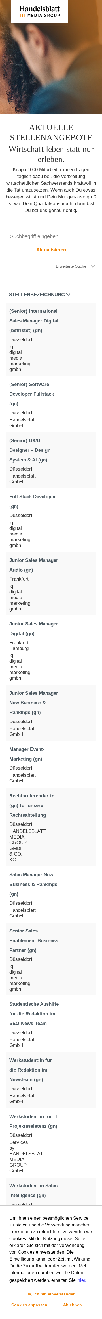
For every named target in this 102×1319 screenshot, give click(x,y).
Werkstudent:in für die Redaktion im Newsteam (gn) (30, 1070)
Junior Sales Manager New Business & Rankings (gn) (33, 702)
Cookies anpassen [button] (29, 1305)
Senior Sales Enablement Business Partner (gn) (33, 940)
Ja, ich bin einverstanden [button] (51, 1294)
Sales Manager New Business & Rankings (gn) (33, 884)
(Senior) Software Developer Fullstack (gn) (31, 394)
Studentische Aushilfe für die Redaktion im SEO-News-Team (34, 1013)
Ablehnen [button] (72, 1305)
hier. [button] (82, 1280)
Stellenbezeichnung (37, 294)
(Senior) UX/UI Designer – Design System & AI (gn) (29, 450)
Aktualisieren (51, 250)
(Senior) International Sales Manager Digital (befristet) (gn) (33, 320)
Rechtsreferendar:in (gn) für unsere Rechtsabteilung (31, 805)
